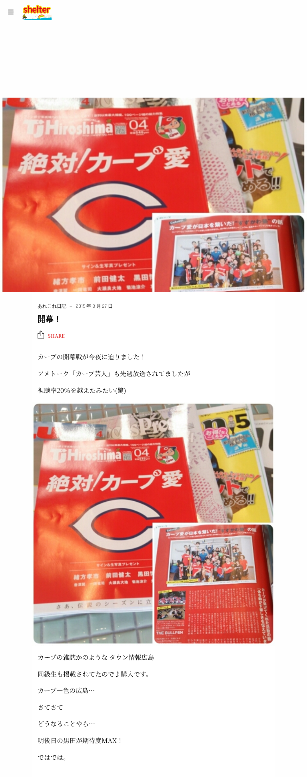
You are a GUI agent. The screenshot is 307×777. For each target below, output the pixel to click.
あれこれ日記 (52, 306)
